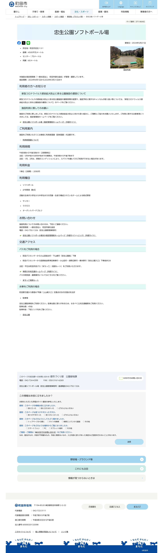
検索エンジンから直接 (72, 421)
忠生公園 (26, 315)
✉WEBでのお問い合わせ (45, 432)
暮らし (17, 12)
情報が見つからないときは (81, 478)
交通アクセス (114, 507)
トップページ (19, 16)
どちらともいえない (66, 408)
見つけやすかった (34, 415)
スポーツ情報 (46, 16)
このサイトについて (23, 532)
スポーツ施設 (59, 16)
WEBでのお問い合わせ (132, 378)
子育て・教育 (38, 12)
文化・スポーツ (81, 12)
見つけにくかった (52, 415)
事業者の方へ (146, 12)
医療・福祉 (60, 12)
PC (45, 428)
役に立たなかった (47, 408)
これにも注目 (81, 469)
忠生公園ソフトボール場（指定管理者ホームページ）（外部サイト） (50, 122)
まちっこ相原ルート (31, 280)
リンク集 (64, 532)
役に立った (32, 408)
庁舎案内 (92, 507)
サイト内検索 (54, 421)
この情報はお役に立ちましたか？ (36, 396)
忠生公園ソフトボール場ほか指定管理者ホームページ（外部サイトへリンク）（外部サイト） (59, 235)
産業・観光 (103, 12)
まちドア (137, 507)
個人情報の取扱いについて (46, 532)
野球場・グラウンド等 (75, 16)
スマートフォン (34, 428)
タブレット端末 (57, 428)
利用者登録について (31, 140)
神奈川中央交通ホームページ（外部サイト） (40, 271)
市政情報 (125, 12)
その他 (87, 421)
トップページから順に (36, 421)
